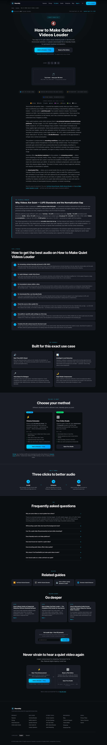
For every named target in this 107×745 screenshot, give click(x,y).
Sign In (77, 3)
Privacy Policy (84, 717)
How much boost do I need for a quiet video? (38, 541)
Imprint (82, 722)
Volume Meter (66, 722)
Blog (73, 3)
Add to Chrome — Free (44, 50)
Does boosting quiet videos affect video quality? (39, 547)
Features (45, 3)
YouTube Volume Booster (53, 186)
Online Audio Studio (16, 725)
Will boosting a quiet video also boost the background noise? (43, 526)
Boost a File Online (64, 50)
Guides (17, 7)
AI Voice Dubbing (50, 720)
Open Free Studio (69, 446)
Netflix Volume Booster (66, 186)
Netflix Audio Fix (33, 720)
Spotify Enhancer (33, 722)
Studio (61, 3)
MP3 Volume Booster (51, 725)
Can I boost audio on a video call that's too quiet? (39, 557)
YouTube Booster (33, 717)
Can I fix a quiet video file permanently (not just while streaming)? (44, 531)
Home (13, 7)
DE (82, 3)
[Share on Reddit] (55, 63)
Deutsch (28, 735)
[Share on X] (52, 63)
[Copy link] (49, 63)
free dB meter (63, 691)
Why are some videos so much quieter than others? (40, 513)
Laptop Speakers (33, 727)
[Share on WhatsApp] (58, 63)
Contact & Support (67, 720)
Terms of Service (85, 720)
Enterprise (67, 3)
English (21, 735)
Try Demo (56, 3)
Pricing (50, 3)
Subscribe (65, 639)
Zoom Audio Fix (32, 725)
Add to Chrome (91, 3)
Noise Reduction (15, 722)
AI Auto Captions (50, 717)
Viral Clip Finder (50, 722)
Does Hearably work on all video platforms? (38, 536)
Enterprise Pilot (66, 727)
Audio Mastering (50, 727)
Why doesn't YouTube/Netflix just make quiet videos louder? (42, 552)
